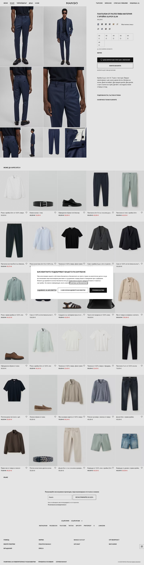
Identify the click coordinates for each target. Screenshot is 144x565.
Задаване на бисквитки (46, 290)
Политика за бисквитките (79, 283)
